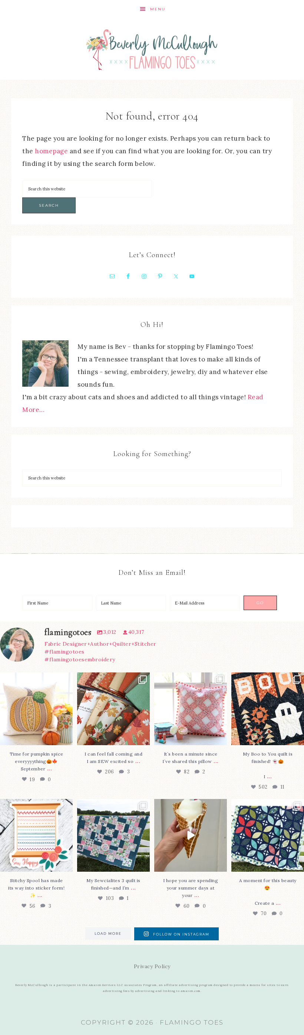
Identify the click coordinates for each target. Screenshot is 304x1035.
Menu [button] (157, 9)
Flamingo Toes (152, 49)
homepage (51, 151)
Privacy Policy (152, 966)
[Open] (36, 708)
